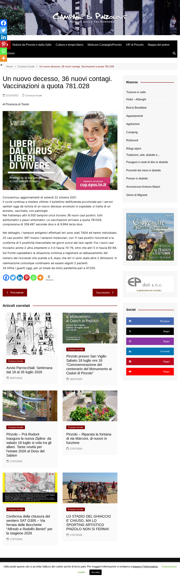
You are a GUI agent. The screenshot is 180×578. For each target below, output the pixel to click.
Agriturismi (133, 123)
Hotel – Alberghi (136, 99)
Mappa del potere (159, 44)
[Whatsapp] (33, 278)
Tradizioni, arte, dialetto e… (143, 154)
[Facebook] (6, 278)
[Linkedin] (20, 278)
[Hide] (1, 65)
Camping (132, 132)
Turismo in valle (136, 92)
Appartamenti (134, 115)
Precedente (17, 292)
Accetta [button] (95, 572)
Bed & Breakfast (136, 107)
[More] (40, 278)
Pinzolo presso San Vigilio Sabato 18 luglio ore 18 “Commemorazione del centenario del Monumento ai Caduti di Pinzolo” (89, 364)
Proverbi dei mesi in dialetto (143, 170)
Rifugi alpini (133, 148)
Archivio (9, 53)
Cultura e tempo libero (69, 44)
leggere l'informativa (145, 566)
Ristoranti (132, 140)
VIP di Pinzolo (135, 44)
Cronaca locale (33, 95)
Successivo (103, 292)
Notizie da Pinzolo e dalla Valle (32, 44)
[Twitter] (13, 278)
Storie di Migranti (136, 194)
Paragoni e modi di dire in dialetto (147, 162)
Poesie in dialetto (137, 178)
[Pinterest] (27, 278)
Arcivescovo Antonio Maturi (143, 186)
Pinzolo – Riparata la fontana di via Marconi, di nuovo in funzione (88, 438)
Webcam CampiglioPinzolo (105, 44)
